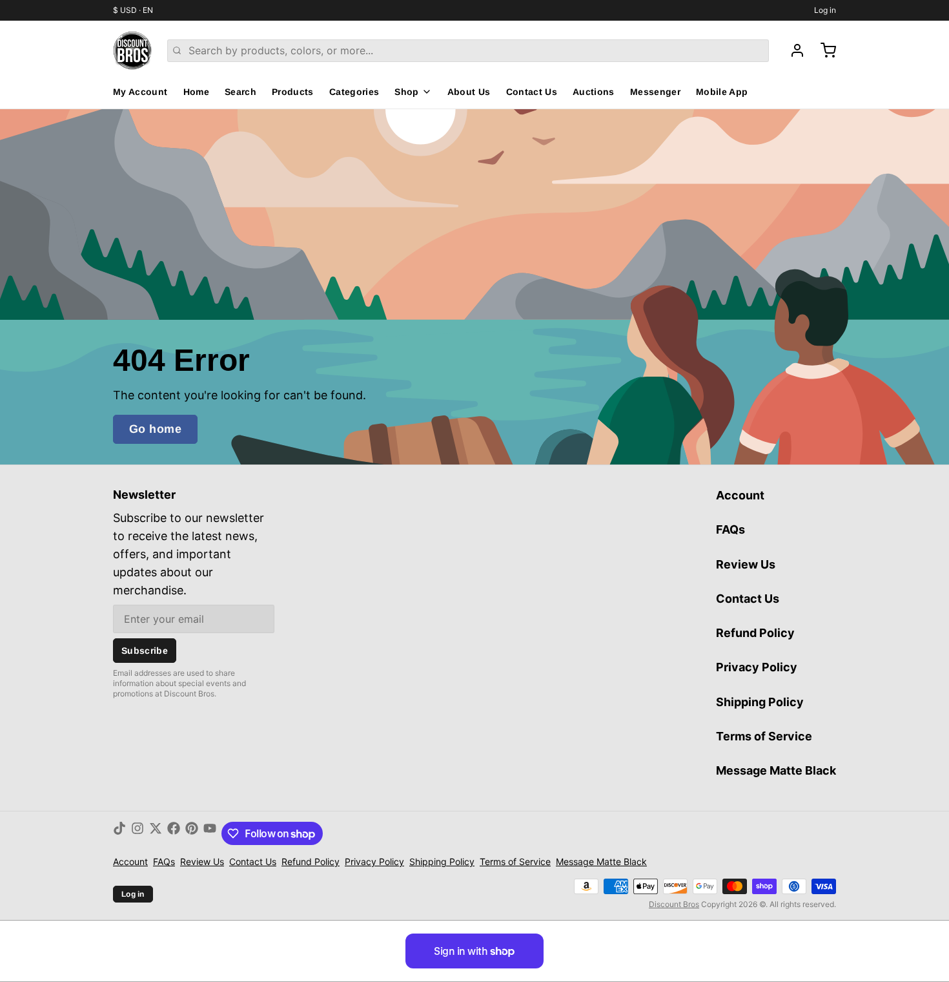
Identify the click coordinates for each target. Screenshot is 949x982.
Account (740, 495)
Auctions (594, 92)
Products (293, 92)
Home (196, 92)
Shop (406, 92)
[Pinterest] (191, 833)
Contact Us (532, 92)
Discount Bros (674, 904)
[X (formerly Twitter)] (155, 833)
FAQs (730, 529)
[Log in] (792, 50)
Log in (825, 10)
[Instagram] (137, 833)
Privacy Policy (756, 667)
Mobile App (722, 92)
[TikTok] (119, 833)
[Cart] (823, 50)
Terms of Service (764, 736)
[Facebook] (173, 833)
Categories (354, 92)
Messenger (655, 92)
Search (240, 92)
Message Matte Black (776, 770)
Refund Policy (755, 633)
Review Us (745, 564)
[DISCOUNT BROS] (132, 50)
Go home (155, 429)
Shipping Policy (760, 702)
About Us (469, 92)
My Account (140, 92)
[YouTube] (209, 833)
